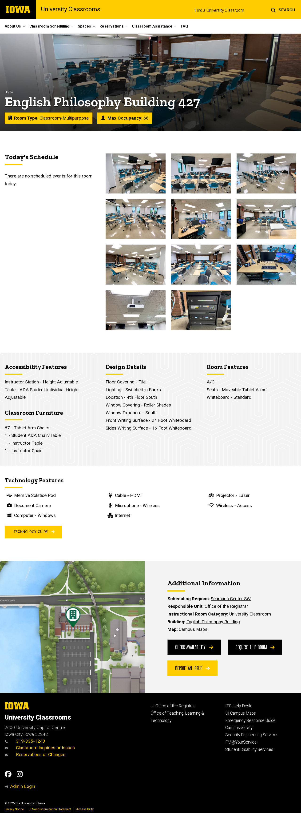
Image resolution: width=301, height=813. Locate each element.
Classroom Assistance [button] (152, 26)
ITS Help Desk (238, 706)
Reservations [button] (111, 26)
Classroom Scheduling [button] (49, 26)
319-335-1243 (30, 741)
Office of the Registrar (226, 606)
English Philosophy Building (213, 621)
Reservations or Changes (40, 754)
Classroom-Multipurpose (64, 118)
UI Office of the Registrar (172, 706)
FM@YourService (241, 742)
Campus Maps (193, 629)
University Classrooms (70, 9)
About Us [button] (13, 26)
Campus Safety (239, 727)
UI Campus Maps (240, 713)
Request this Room (251, 647)
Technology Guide (30, 532)
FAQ (184, 26)
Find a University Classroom (219, 10)
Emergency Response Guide (250, 720)
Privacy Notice (14, 809)
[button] (283, 9)
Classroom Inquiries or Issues (45, 747)
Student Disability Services (249, 749)
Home (9, 92)
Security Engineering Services (251, 735)
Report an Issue (189, 668)
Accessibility (85, 809)
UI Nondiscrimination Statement (50, 809)
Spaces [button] (84, 26)
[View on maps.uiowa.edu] (72, 564)
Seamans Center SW (231, 598)
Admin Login (22, 786)
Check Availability (191, 647)
